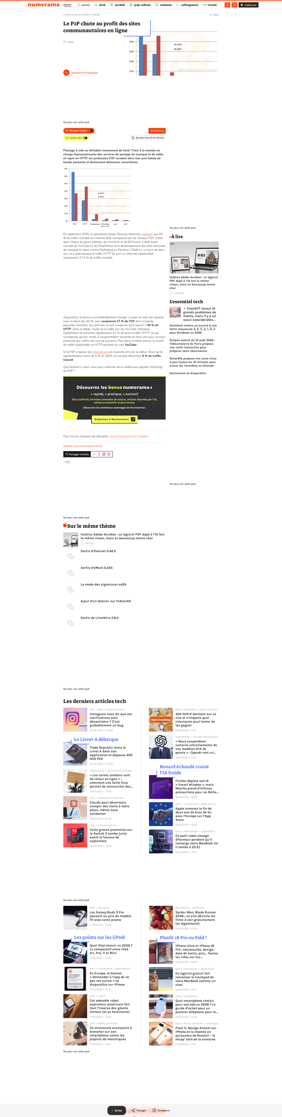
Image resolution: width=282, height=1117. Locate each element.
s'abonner (251, 5)
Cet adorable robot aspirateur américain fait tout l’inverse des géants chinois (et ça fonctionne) (110, 1006)
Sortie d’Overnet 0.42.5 (98, 551)
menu (67, 4)
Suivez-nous (157, 130)
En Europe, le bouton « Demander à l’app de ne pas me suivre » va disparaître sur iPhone (109, 978)
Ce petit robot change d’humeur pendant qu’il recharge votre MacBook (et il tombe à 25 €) (196, 841)
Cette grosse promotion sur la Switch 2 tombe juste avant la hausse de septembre (111, 835)
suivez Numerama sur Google (128, 436)
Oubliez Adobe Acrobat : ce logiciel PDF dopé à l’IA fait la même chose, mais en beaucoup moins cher (122, 536)
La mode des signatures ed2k (103, 584)
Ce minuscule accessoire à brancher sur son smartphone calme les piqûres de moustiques (111, 1033)
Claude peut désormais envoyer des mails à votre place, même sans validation (109, 808)
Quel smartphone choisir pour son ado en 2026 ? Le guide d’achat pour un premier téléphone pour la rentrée (195, 1006)
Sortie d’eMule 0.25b (97, 568)
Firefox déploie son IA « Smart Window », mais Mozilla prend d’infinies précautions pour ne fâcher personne (196, 786)
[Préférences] (234, 5)
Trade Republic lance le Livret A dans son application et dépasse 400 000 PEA (111, 753)
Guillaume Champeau (84, 72)
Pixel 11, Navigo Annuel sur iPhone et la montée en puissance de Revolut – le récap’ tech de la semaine (195, 1033)
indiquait (147, 234)
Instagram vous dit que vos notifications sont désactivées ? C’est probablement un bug (111, 719)
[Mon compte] (227, 5)
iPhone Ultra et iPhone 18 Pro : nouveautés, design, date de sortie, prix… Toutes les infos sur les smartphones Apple (196, 951)
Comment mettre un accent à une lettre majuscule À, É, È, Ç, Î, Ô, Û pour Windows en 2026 (193, 329)
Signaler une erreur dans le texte (82, 446)
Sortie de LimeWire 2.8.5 (100, 618)
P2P (68, 461)
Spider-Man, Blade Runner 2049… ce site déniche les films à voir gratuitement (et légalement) (195, 917)
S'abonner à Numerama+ (111, 419)
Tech (216, 14)
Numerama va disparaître (188, 373)
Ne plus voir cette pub (76, 122)
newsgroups (100, 352)
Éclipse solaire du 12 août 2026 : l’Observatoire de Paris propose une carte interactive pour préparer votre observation (192, 345)
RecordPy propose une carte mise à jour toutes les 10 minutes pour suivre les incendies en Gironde (193, 362)
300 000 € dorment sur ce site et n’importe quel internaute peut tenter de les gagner (195, 719)
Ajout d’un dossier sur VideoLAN (106, 601)
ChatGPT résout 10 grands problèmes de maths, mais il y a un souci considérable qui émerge (199, 314)
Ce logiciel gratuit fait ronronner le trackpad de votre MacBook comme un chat (195, 979)
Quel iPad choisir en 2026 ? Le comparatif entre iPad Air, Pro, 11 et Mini (111, 949)
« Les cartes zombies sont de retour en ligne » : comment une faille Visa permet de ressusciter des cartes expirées (110, 780)
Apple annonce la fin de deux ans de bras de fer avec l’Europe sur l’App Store (193, 814)
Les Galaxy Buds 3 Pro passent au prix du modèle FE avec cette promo (110, 916)
